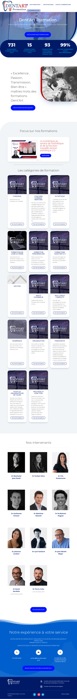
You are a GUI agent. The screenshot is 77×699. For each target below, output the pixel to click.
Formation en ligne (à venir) (17, 253)
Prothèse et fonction (38, 392)
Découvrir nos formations (38, 34)
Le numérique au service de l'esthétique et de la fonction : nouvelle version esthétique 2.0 (52, 145)
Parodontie (60, 341)
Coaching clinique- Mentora (38, 198)
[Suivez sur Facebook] (34, 694)
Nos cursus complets (60, 296)
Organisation (38, 341)
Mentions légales (65, 694)
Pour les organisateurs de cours (17, 393)
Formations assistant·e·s (59, 253)
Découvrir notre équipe (23, 107)
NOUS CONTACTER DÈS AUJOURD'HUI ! (38, 668)
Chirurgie (17, 196)
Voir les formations (17, 224)
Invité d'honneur (38, 296)
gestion (17, 286)
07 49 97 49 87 (16, 658)
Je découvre (45, 155)
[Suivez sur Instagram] (38, 694)
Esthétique (60, 196)
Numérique (17, 341)
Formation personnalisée (38, 253)
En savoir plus (38, 609)
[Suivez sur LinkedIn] (42, 694)
